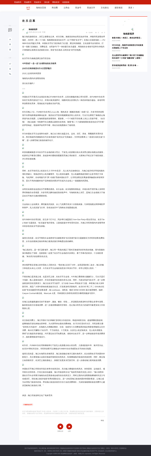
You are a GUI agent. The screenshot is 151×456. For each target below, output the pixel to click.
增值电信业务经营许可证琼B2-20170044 (73, 448)
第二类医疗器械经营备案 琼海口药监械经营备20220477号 (78, 451)
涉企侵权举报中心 (111, 451)
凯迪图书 (27, 2)
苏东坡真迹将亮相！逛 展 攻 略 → (125, 65)
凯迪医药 (17, 2)
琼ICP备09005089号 (31, 448)
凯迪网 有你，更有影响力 (16, 8)
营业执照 (101, 451)
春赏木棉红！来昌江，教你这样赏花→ (127, 38)
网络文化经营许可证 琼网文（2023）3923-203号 (102, 448)
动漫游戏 (65, 2)
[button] (131, 7)
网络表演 (55, 2)
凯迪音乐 (37, 2)
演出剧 (46, 2)
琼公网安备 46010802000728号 (49, 448)
